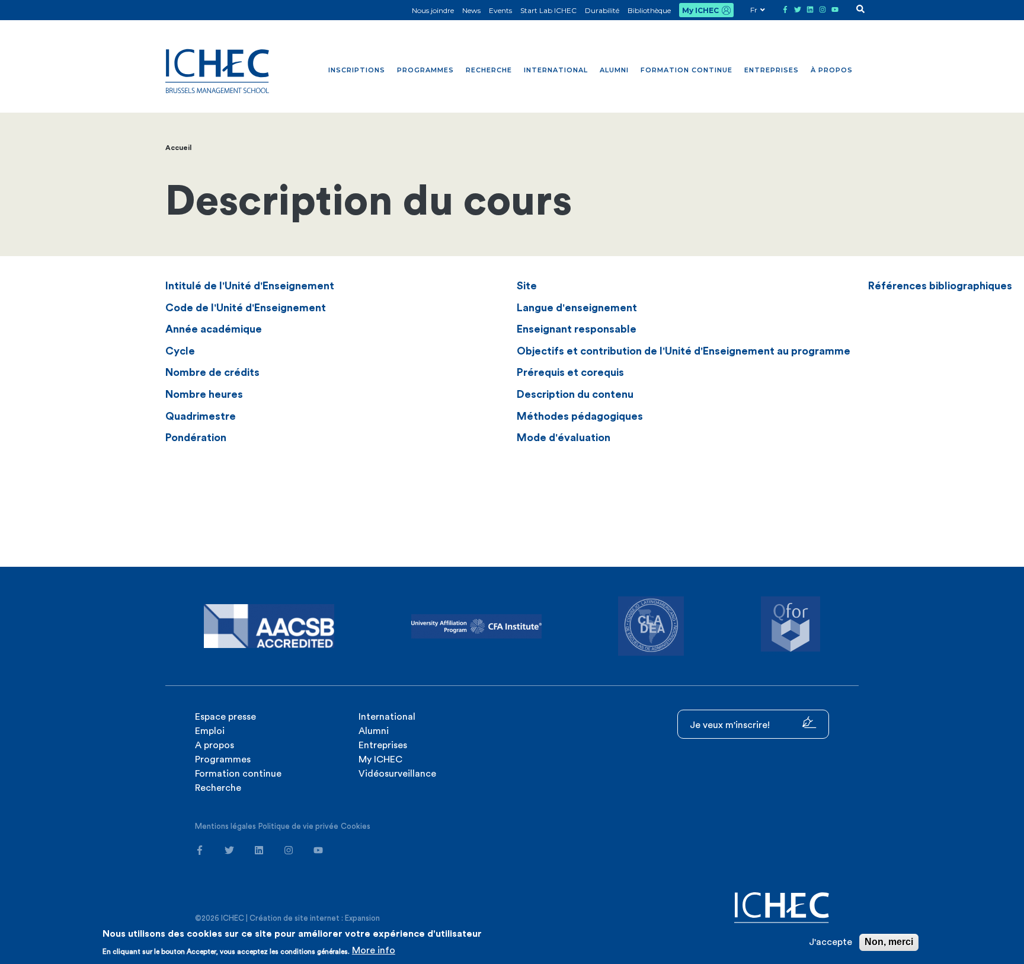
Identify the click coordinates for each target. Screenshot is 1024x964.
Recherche (489, 70)
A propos (214, 745)
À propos (832, 70)
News (471, 10)
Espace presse (225, 717)
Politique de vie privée (298, 826)
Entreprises (771, 70)
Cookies (355, 826)
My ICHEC (700, 10)
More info (373, 950)
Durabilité (602, 10)
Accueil (178, 147)
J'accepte (830, 942)
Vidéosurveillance (397, 773)
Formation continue (686, 70)
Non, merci (889, 942)
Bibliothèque (649, 10)
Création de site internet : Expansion (314, 918)
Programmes (425, 70)
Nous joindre (433, 10)
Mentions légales (225, 826)
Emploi (210, 731)
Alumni (614, 70)
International (556, 70)
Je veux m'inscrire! (731, 725)
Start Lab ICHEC (548, 10)
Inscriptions (356, 70)
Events (500, 10)
